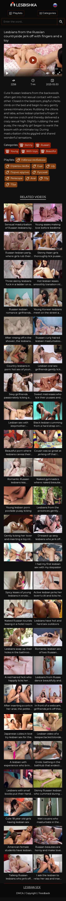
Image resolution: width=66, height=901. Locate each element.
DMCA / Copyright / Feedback (33, 893)
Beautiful (50, 151)
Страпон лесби (19, 166)
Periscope (16, 178)
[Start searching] (61, 21)
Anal (33, 178)
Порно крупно (19, 172)
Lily (52, 166)
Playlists (17, 13)
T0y (45, 178)
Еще (40, 166)
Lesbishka (26, 5)
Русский (42, 172)
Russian (45, 145)
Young (14, 151)
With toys (31, 151)
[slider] (26, 68)
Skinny (28, 145)
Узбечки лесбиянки (33, 160)
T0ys (13, 184)
